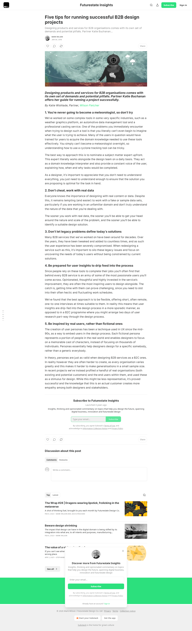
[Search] (151, 5)
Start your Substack (88, 618)
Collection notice (127, 611)
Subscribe (169, 5)
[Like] (47, 46)
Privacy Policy (117, 595)
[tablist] (57, 460)
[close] (123, 551)
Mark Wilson (57, 37)
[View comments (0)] (54, 46)
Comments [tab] (52, 460)
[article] (96, 510)
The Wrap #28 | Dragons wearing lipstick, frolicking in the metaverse (82, 504)
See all (50, 569)
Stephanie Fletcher (65, 557)
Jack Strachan (78, 514)
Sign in (183, 5)
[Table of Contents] (3, 315)
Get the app (110, 618)
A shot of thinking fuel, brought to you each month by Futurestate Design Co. (82, 510)
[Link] (41, 96)
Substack (82, 625)
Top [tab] (48, 495)
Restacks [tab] (63, 460)
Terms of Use (109, 593)
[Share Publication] (157, 5)
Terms (115, 611)
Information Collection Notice (95, 595)
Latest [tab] (55, 495)
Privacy (107, 611)
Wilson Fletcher (89, 105)
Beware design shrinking (61, 525)
